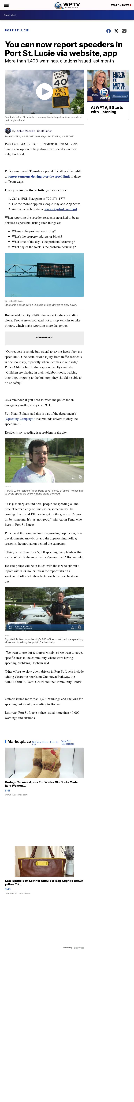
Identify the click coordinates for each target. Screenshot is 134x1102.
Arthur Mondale (26, 131)
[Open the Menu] (6, 5)
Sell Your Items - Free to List (45, 743)
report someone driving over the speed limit (39, 176)
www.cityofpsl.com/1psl (60, 209)
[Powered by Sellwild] (79, 947)
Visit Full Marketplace (68, 742)
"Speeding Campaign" (20, 418)
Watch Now (120, 5)
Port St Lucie (17, 30)
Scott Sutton (44, 131)
